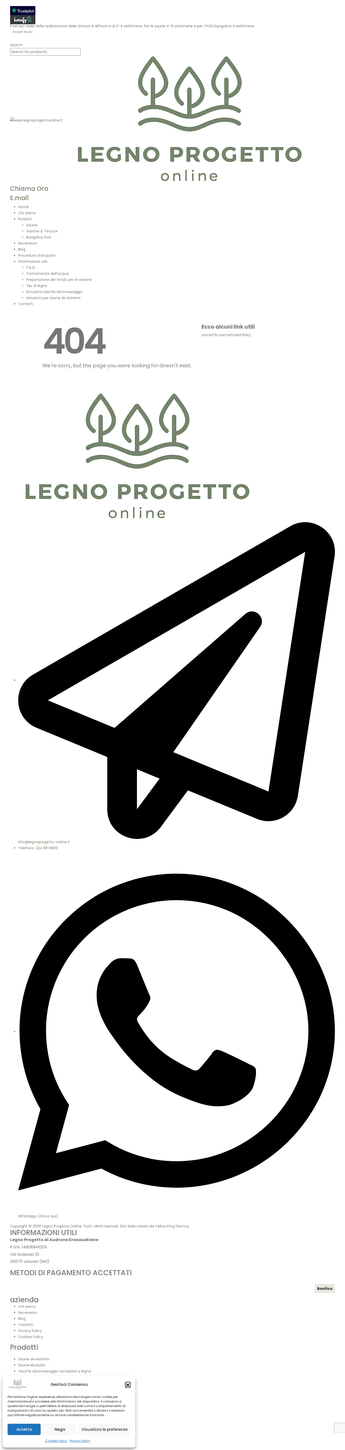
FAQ (247, 334)
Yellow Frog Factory (172, 1226)
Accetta (24, 1429)
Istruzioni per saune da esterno (53, 297)
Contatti (25, 303)
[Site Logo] (165, 120)
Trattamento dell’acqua (47, 273)
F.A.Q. (31, 267)
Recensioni (27, 243)
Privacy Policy (80, 1441)
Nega (60, 1429)
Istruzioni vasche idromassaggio (54, 291)
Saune (31, 225)
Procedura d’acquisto (37, 255)
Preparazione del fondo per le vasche (59, 279)
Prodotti (25, 219)
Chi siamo (27, 212)
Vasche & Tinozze (42, 231)
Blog (22, 249)
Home (23, 206)
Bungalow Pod (38, 237)
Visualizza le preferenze (105, 1429)
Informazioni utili (32, 261)
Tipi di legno (36, 285)
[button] (127, 1384)
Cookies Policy (56, 1441)
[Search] (83, 52)
